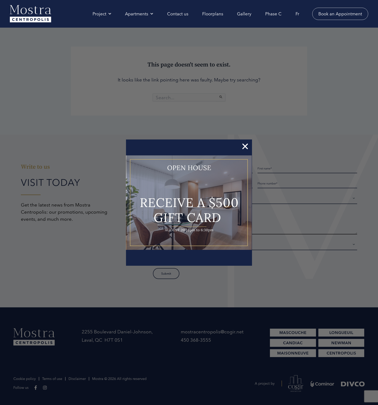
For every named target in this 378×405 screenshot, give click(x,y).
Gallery (244, 14)
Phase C (273, 14)
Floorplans (212, 14)
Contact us (177, 14)
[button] (245, 146)
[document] (189, 202)
